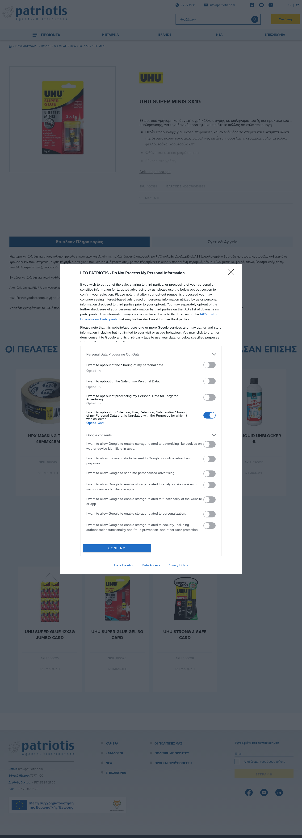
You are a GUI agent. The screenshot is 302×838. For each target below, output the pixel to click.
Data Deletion (124, 565)
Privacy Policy (178, 565)
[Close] (232, 273)
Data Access (151, 565)
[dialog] (151, 419)
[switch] (209, 365)
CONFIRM (117, 548)
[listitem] (151, 354)
